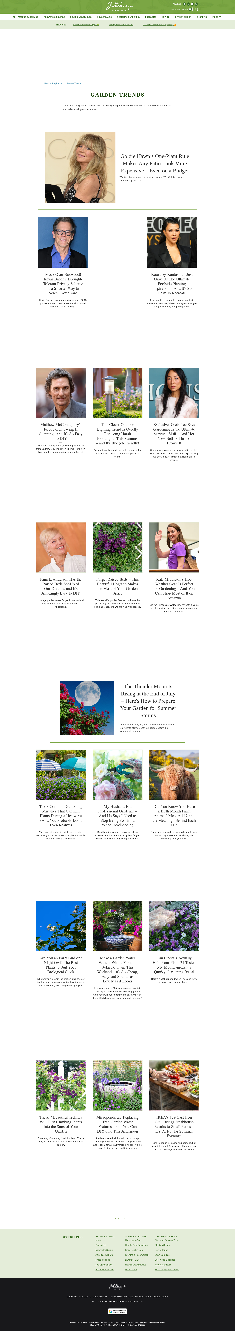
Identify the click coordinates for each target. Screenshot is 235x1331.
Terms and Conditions (121, 1297)
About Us (99, 1240)
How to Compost (163, 1265)
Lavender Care (132, 1260)
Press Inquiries (102, 1260)
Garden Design (183, 17)
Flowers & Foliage (54, 17)
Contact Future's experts (93, 1297)
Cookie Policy (160, 1297)
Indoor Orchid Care (134, 1250)
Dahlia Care (131, 1269)
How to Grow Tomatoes (136, 1245)
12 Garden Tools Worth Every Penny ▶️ (159, 25)
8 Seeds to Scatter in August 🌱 (86, 25)
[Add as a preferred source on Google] (117, 1311)
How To (166, 17)
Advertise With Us (104, 1255)
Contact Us (100, 1245)
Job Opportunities (103, 1265)
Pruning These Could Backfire (121, 25)
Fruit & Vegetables (81, 17)
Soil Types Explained (165, 1260)
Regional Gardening (128, 17)
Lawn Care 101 (162, 1255)
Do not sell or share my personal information (117, 1301)
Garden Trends (74, 83)
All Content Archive (104, 1269)
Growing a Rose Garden (137, 1255)
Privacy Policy (143, 1297)
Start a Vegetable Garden (167, 1269)
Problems (150, 17)
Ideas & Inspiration (53, 83)
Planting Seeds (162, 1245)
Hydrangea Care (133, 1240)
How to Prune (161, 1250)
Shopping (202, 17)
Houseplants (104, 17)
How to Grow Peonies (135, 1265)
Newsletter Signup (104, 1250)
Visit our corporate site (156, 1323)
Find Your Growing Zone (166, 1240)
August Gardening (28, 17)
